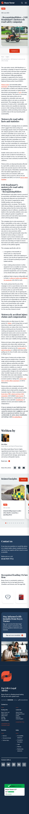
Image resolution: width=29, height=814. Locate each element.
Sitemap (19, 746)
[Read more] (13, 502)
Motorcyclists (5, 84)
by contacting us (17, 417)
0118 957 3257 (6, 725)
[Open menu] (26, 3)
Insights (7, 56)
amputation (4, 396)
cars (20, 92)
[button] (15, 468)
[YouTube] (8, 765)
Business (5, 735)
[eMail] (3, 765)
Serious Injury (6, 740)
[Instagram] (24, 765)
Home (2, 56)
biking (9, 323)
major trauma (19, 396)
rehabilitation (19, 399)
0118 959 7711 (7, 559)
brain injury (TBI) (6, 394)
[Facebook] (19, 765)
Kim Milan (4, 444)
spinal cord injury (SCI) (17, 394)
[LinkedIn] (14, 765)
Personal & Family (7, 738)
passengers (4, 86)
